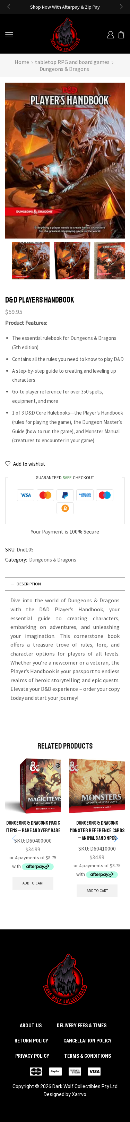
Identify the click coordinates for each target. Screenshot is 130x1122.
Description (29, 583)
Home (22, 61)
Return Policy (31, 1041)
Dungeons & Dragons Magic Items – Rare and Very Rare (33, 827)
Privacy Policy (32, 1056)
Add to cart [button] (33, 883)
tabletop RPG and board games (72, 61)
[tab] (65, 584)
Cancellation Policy (87, 1041)
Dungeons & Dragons (64, 68)
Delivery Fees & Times (81, 1025)
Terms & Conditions (87, 1056)
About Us (31, 1025)
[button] (8, 7)
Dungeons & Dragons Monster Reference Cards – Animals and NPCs (97, 830)
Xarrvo (79, 1094)
